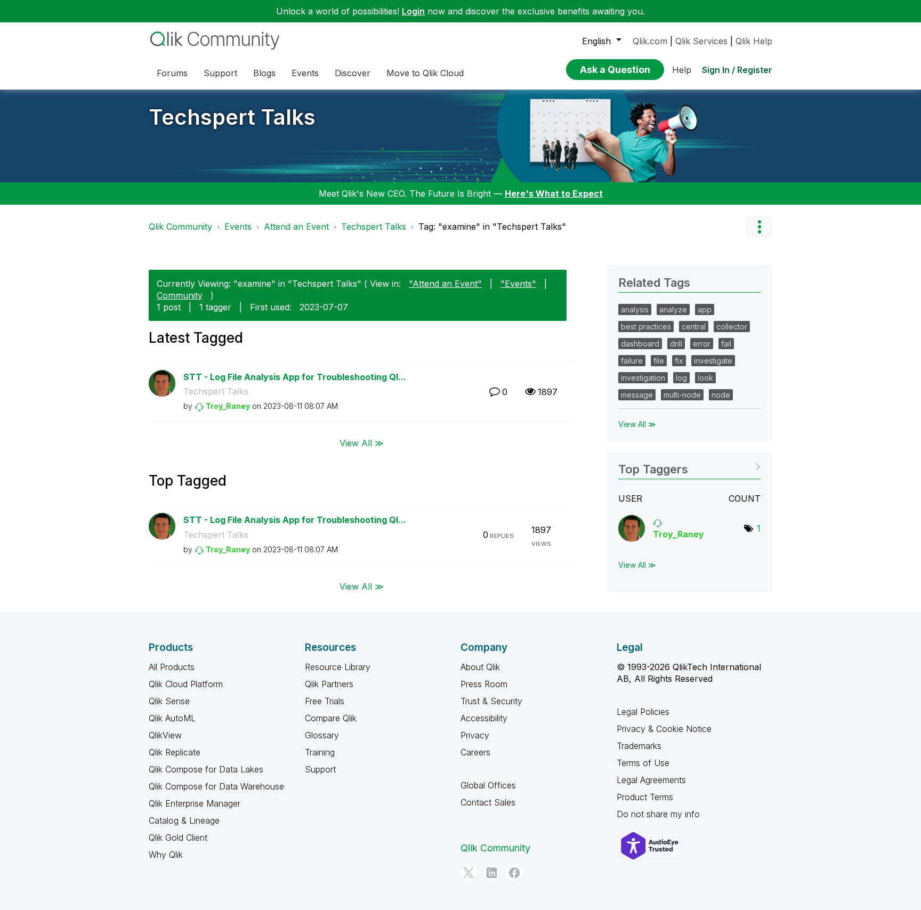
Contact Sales (488, 802)
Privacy (475, 735)
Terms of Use (643, 763)
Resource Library (337, 667)
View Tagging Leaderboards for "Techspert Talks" (689, 465)
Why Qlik (166, 854)
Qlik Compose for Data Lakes (206, 769)
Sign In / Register (737, 70)
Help (681, 70)
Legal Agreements (651, 780)
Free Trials (324, 701)
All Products (172, 667)
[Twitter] (468, 873)
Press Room (484, 684)
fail (726, 343)
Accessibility (484, 718)
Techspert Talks (232, 117)
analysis (635, 309)
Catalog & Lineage (184, 820)
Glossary (322, 735)
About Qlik (480, 667)
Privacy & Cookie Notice (664, 728)
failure (632, 360)
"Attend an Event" (445, 283)
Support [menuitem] (220, 73)
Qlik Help (754, 41)
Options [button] (759, 226)
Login (413, 11)
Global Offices (488, 785)
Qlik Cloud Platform (186, 684)
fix (679, 360)
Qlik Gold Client (178, 837)
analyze (673, 309)
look (705, 377)
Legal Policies (643, 711)
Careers (475, 752)
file (658, 360)
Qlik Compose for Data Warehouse (216, 786)
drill (676, 343)
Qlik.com (650, 41)
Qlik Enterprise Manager (194, 803)
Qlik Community (180, 226)
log (681, 377)
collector (731, 326)
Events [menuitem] (305, 73)
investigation (643, 377)
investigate (713, 360)
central (694, 326)
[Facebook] (514, 873)
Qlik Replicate (174, 752)
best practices (646, 326)
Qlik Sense (169, 701)
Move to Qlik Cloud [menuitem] (425, 73)
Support (320, 769)
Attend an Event (296, 226)
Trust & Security (491, 701)
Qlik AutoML (172, 718)
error (701, 343)
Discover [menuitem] (352, 73)
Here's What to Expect (554, 193)
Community (180, 295)
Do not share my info (658, 814)
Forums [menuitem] (172, 73)
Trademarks (639, 745)
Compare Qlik (331, 718)
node (721, 394)
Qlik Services (701, 41)
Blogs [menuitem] (264, 73)
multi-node (682, 394)
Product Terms (645, 797)
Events (238, 226)
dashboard (640, 343)
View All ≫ (362, 443)
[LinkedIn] (491, 873)
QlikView (165, 735)
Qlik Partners (329, 684)
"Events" (518, 283)
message (637, 394)
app (705, 309)
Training (320, 752)
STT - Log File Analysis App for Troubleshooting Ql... (294, 377)
